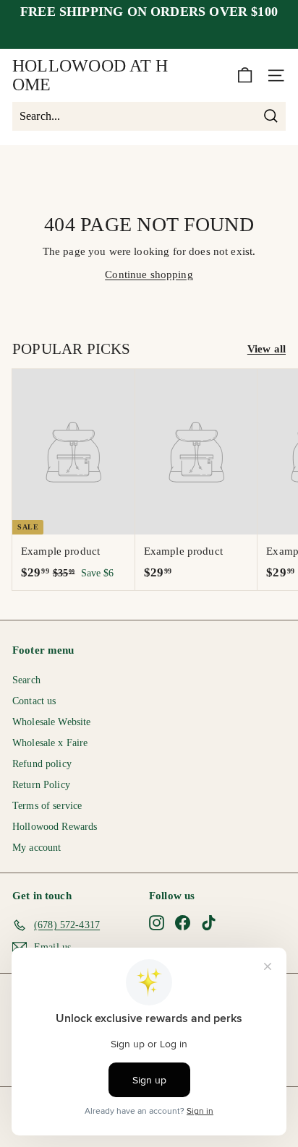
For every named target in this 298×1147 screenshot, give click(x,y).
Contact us (34, 701)
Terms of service (47, 805)
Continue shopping (149, 274)
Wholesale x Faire (50, 742)
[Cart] (245, 75)
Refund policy (42, 763)
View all (266, 349)
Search (26, 680)
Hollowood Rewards (55, 826)
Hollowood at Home (90, 75)
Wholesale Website (51, 722)
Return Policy (41, 784)
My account (36, 847)
